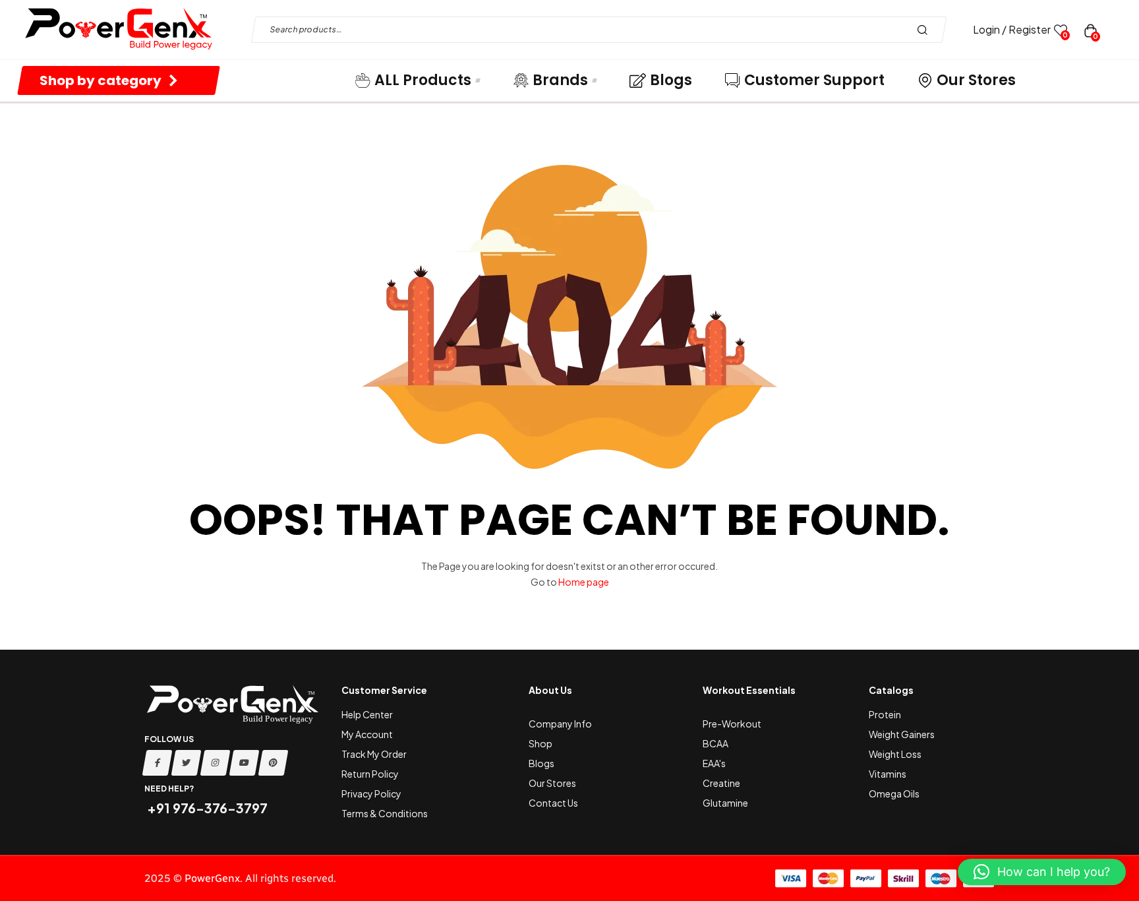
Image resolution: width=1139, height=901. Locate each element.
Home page (583, 582)
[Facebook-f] (157, 763)
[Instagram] (215, 763)
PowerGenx (212, 878)
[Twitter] (186, 763)
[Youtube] (244, 763)
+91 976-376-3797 (206, 807)
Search (926, 29)
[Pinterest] (273, 763)
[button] (1042, 872)
